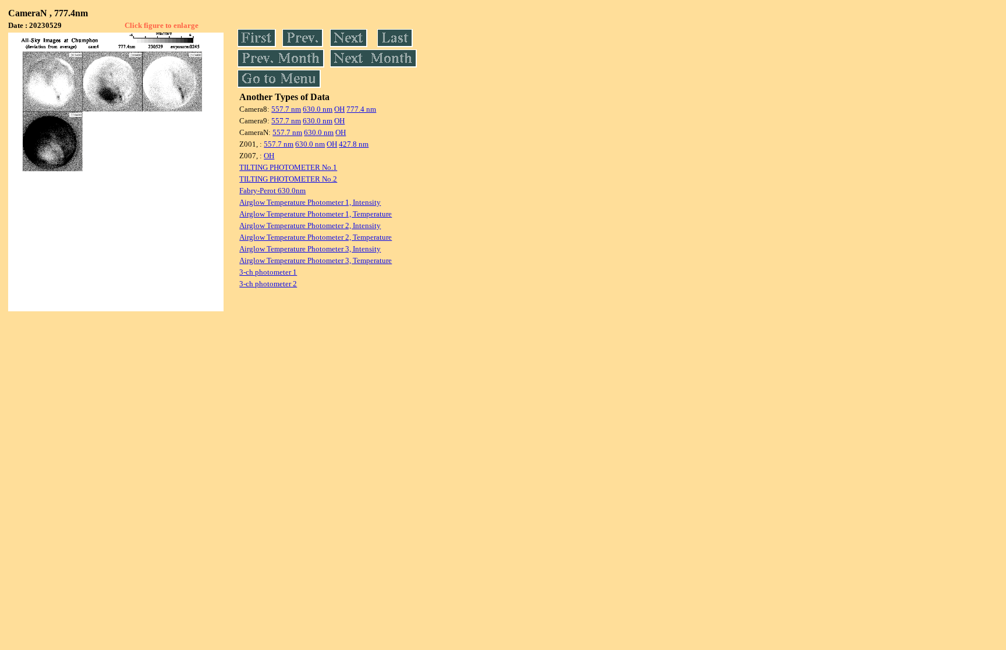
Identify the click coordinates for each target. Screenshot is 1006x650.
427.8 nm (354, 144)
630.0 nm (317, 109)
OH (339, 109)
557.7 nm (286, 109)
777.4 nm (361, 109)
